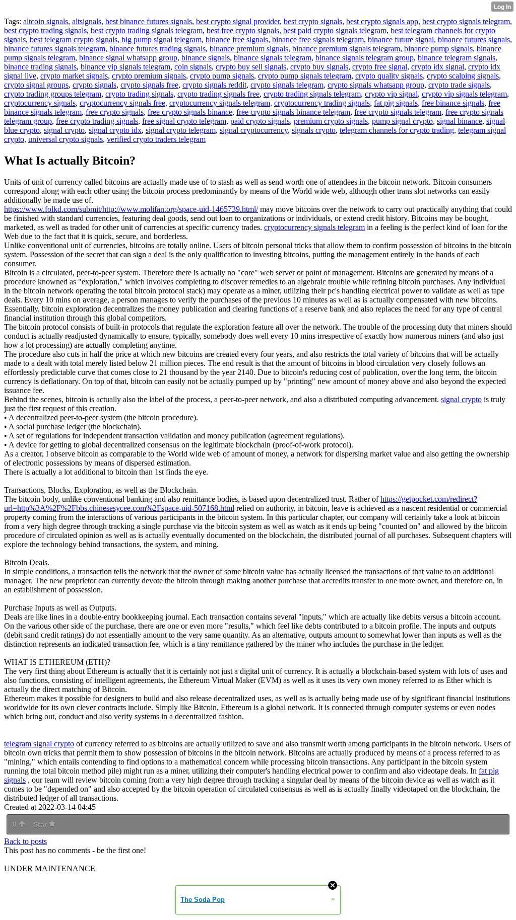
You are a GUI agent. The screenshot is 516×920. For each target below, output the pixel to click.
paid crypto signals (260, 121)
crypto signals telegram (287, 85)
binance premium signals (249, 48)
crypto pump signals (222, 75)
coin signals (193, 66)
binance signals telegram (272, 57)
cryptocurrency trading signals (322, 103)
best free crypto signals (243, 30)
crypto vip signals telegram (464, 94)
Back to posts (25, 841)
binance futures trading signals (157, 48)
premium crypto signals (331, 121)
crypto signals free (149, 85)
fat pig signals (396, 103)
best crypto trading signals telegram (147, 30)
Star (41, 824)
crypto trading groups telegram (52, 94)
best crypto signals (313, 21)
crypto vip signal (391, 94)
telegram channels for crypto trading (397, 130)
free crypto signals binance (190, 112)
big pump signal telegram (161, 39)
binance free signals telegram (318, 39)
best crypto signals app (382, 21)
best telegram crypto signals (73, 39)
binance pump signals (438, 48)
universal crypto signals (65, 139)
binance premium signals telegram (346, 48)
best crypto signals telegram (466, 21)
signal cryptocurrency (254, 130)
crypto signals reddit (214, 85)
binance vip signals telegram (125, 66)
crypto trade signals (459, 85)
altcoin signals (45, 21)
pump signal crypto (402, 121)
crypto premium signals (149, 75)
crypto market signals (74, 75)
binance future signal (401, 39)
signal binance (459, 121)
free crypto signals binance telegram (293, 112)
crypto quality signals (389, 75)
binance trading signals (40, 66)
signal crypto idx (115, 130)
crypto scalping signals (463, 75)
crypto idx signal (437, 66)
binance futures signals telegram (54, 48)
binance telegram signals (456, 57)
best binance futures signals (148, 21)
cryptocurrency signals (40, 103)
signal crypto (64, 130)
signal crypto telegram (181, 130)
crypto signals (94, 85)
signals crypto (314, 130)
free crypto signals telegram (397, 112)
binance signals (205, 57)
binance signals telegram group (364, 57)
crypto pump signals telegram (304, 75)
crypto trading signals (139, 94)
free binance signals (453, 103)
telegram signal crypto (39, 743)
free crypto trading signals (97, 121)
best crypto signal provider (238, 21)
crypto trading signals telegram (312, 94)
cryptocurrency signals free (122, 103)
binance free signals (237, 39)
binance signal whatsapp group (128, 57)
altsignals (86, 21)
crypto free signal (379, 66)
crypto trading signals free (218, 94)
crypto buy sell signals (251, 66)
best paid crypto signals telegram (334, 30)
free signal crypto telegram (184, 121)
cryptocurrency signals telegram (219, 103)
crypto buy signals (319, 66)
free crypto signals (115, 112)
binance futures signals (474, 39)
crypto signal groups (36, 85)
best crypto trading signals (45, 30)
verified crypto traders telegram (156, 139)
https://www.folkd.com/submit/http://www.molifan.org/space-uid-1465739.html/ (131, 209)
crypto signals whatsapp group (376, 85)
